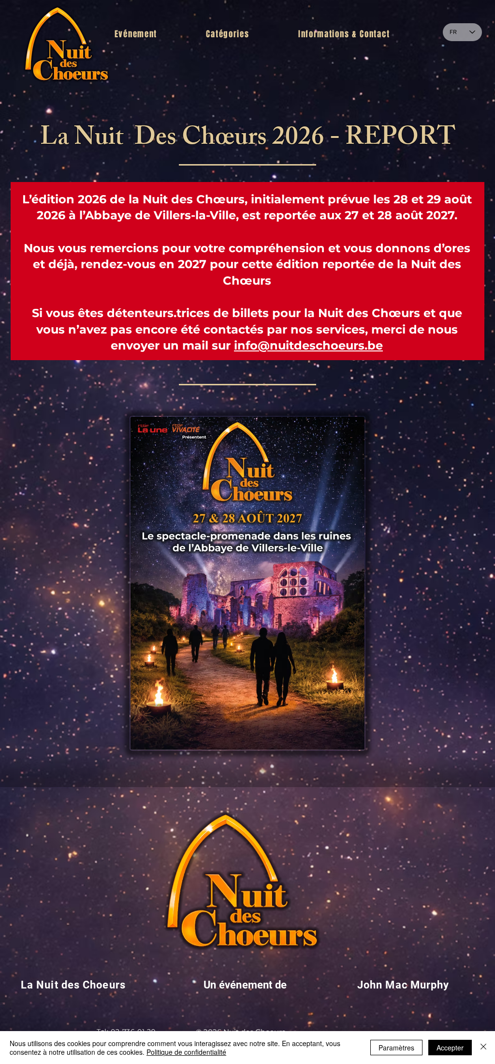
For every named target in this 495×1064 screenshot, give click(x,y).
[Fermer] (483, 1047)
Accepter (450, 1047)
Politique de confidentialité (186, 1052)
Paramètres (396, 1047)
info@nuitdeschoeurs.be (308, 345)
